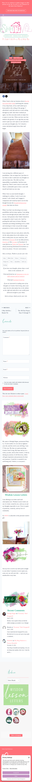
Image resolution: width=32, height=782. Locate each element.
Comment (6, 337)
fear (11, 261)
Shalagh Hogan (11, 613)
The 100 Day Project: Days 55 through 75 (24, 310)
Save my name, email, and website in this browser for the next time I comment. (16, 383)
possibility (17, 261)
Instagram (12, 240)
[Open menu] (3, 15)
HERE (6, 515)
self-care (24, 261)
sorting (5, 265)
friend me (5, 242)
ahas (4, 258)
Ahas (10, 57)
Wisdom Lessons (16, 62)
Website (5, 377)
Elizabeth (9, 640)
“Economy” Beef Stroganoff (21, 627)
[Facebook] (3, 96)
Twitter (14, 244)
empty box (5, 261)
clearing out (23, 258)
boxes (16, 258)
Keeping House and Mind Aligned (16, 60)
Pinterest (20, 244)
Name (5, 361)
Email (5, 369)
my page (14, 242)
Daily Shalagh (17, 57)
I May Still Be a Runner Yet (6, 310)
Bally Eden (10, 258)
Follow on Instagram (16, 735)
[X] (6, 96)
